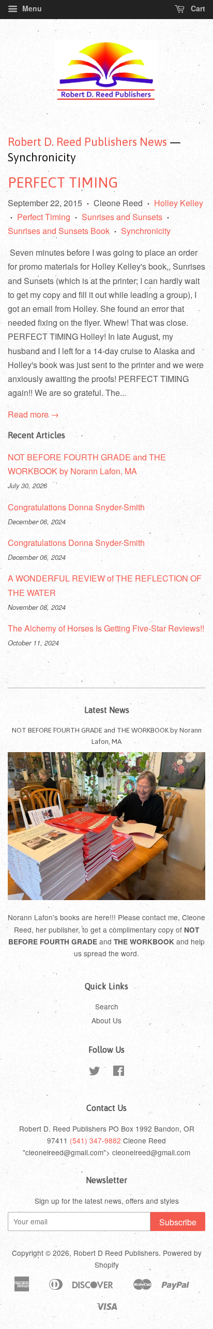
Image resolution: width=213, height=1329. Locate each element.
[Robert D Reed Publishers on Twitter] (94, 1072)
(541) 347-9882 (95, 1140)
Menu (31, 8)
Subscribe (177, 1222)
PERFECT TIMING (63, 182)
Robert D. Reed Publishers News (87, 141)
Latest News (106, 710)
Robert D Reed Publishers (116, 1253)
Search (106, 1006)
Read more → (33, 414)
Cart (197, 8)
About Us (106, 1020)
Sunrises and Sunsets (122, 217)
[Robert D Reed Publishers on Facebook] (119, 1072)
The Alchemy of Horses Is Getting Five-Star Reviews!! (106, 628)
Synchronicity (146, 231)
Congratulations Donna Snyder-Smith (76, 507)
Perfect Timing (43, 217)
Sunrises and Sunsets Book (59, 231)
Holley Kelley (178, 203)
